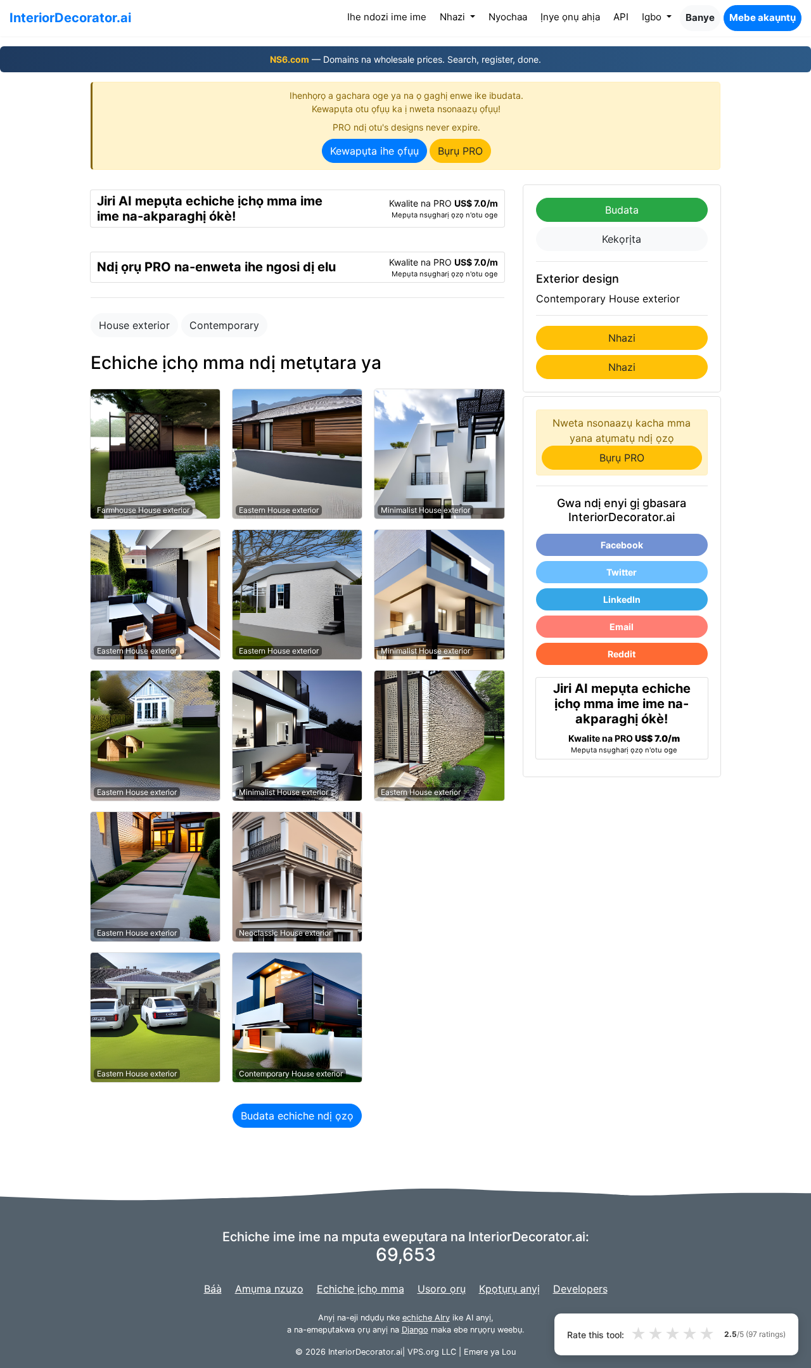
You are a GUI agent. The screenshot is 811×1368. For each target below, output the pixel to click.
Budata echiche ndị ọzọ (297, 1115)
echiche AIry (426, 1317)
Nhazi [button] (454, 17)
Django (415, 1329)
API (621, 17)
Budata (622, 209)
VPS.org (423, 1352)
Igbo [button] (653, 17)
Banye (700, 17)
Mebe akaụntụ (762, 17)
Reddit (621, 654)
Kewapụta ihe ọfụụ (374, 151)
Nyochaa (508, 17)
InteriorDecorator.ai (70, 17)
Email (622, 626)
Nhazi (621, 338)
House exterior (134, 325)
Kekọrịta (621, 239)
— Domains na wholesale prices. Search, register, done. (405, 59)
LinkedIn (622, 599)
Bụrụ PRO (460, 151)
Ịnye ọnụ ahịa (570, 17)
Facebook (622, 544)
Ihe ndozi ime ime (389, 16)
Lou (509, 1352)
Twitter (621, 572)
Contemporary (224, 325)
